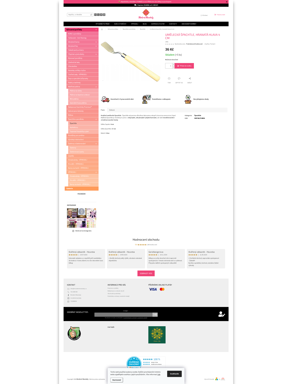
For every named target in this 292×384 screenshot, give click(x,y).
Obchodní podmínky (114, 294)
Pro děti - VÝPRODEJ (76, 164)
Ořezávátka (72, 66)
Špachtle (73, 123)
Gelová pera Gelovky (76, 111)
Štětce (70, 115)
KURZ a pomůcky (74, 34)
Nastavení (116, 380)
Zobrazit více (146, 273)
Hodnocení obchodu (146, 239)
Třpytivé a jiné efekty (76, 54)
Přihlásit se (155, 315)
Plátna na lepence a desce (80, 95)
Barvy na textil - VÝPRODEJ (78, 168)
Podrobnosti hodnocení (194, 44)
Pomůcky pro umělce (76, 135)
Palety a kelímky (74, 82)
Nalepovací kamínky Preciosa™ (80, 107)
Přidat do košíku (185, 66)
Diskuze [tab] (112, 110)
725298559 (73, 301)
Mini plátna (74, 99)
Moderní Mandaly (75, 295)
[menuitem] (102, 24)
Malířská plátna (74, 86)
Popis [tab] (103, 110)
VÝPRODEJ (72, 172)
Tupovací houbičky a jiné (79, 131)
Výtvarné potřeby (74, 29)
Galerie (69, 188)
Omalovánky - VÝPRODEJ (77, 160)
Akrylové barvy (73, 42)
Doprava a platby (113, 288)
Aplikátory (74, 127)
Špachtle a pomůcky (76, 119)
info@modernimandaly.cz (78, 289)
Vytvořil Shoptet (209, 379)
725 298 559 (73, 292)
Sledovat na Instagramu (83, 231)
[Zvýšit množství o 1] (173, 64)
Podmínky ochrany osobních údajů (118, 296)
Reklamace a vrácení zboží (116, 291)
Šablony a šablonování (76, 143)
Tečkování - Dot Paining (77, 38)
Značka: (209, 44)
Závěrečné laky (74, 62)
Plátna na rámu (76, 91)
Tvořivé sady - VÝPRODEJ (77, 74)
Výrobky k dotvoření (76, 139)
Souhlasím (174, 374)
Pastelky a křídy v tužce (77, 70)
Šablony (73, 147)
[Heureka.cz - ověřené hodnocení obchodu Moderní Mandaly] (146, 364)
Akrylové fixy (73, 46)
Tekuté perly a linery (76, 50)
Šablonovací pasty (77, 152)
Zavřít (169, 74)
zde (159, 374)
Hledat (91, 14)
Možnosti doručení (171, 60)
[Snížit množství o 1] (173, 67)
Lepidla (71, 156)
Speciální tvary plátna (78, 103)
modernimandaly (75, 298)
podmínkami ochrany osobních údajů (135, 318)
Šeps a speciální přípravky (78, 78)
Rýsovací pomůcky (75, 58)
